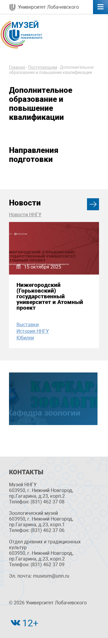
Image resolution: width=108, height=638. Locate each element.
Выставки (27, 324)
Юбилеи (25, 338)
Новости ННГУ (25, 214)
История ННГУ (32, 331)
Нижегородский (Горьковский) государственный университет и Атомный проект (49, 296)
